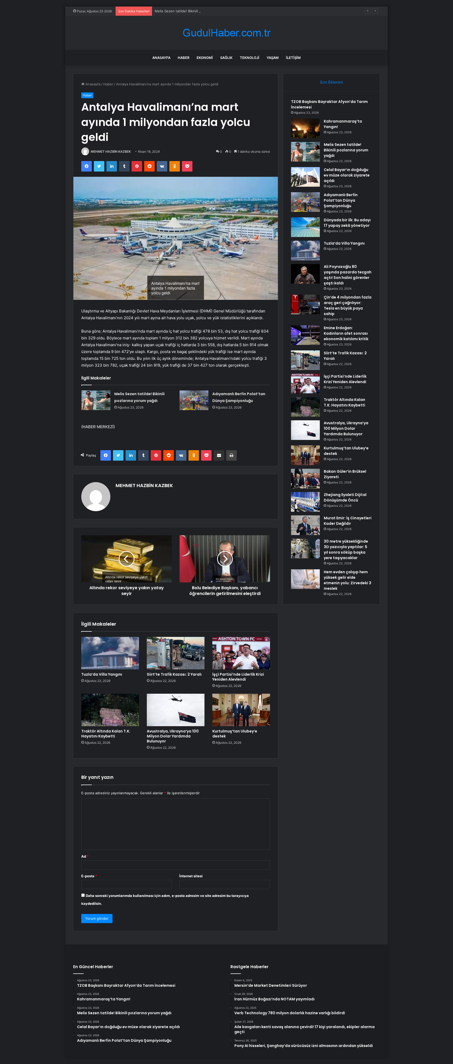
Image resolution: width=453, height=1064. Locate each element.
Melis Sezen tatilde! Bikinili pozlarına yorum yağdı (195, 11)
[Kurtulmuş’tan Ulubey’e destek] (241, 710)
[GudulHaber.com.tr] (226, 32)
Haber (183, 58)
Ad (85, 856)
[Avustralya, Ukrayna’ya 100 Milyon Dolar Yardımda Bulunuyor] (175, 710)
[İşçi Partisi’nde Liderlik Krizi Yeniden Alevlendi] (241, 653)
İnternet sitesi (191, 876)
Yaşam (273, 58)
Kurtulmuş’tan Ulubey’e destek (234, 734)
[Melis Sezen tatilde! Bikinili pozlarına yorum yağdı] (96, 400)
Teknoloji (249, 58)
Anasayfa (161, 58)
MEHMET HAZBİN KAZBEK (111, 151)
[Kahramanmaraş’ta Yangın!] (305, 128)
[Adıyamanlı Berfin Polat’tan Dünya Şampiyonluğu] (194, 400)
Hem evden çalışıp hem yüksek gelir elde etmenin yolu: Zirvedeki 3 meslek (347, 580)
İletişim (293, 58)
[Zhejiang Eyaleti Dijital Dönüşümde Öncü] (305, 502)
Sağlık (226, 58)
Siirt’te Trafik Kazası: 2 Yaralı (174, 674)
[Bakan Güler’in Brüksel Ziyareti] (305, 478)
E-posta (89, 876)
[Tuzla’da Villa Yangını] (110, 653)
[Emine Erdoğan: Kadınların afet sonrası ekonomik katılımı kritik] (305, 335)
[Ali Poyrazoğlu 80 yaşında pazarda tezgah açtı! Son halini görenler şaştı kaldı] (305, 274)
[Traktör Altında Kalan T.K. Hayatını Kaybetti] (110, 710)
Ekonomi (205, 58)
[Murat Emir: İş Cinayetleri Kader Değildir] (305, 525)
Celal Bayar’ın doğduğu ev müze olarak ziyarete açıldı (347, 175)
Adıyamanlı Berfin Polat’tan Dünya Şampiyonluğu (341, 200)
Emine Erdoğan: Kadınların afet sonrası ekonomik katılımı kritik (346, 333)
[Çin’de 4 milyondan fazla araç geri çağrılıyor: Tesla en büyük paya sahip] (305, 304)
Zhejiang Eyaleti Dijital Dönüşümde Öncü (345, 497)
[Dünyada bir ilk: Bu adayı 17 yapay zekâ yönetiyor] (305, 227)
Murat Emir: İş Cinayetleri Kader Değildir (347, 520)
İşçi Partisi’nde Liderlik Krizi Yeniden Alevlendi (238, 677)
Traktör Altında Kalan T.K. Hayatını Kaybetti (105, 734)
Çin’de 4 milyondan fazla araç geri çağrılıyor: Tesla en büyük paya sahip (347, 305)
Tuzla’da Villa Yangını (101, 674)
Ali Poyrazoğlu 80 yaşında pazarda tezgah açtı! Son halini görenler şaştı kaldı (347, 275)
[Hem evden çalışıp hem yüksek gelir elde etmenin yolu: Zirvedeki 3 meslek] (305, 579)
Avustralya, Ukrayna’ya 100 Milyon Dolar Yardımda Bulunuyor (173, 736)
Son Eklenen (331, 82)
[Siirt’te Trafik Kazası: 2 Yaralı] (175, 653)
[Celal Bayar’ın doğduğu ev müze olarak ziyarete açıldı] (305, 177)
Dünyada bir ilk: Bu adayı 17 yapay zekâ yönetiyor (347, 222)
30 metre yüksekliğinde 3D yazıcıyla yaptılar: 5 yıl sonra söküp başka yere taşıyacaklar (346, 549)
